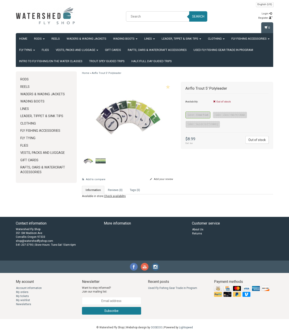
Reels (55, 38)
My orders (22, 292)
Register (263, 17)
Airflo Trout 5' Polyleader (106, 73)
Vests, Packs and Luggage (76, 50)
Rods (38, 38)
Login (265, 13)
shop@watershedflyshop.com (34, 241)
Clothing (215, 38)
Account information (29, 288)
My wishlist (23, 300)
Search (198, 16)
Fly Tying (26, 50)
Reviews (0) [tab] (115, 190)
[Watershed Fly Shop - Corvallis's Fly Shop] (45, 16)
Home (23, 38)
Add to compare (95, 179)
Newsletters (23, 304)
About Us (197, 229)
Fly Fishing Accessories (249, 38)
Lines (148, 38)
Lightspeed (186, 327)
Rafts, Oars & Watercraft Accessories (157, 50)
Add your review (163, 179)
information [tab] (93, 190)
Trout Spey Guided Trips (107, 61)
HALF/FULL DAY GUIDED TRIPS (151, 61)
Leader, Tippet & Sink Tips (180, 38)
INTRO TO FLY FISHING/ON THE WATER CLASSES (50, 61)
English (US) (264, 4)
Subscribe (111, 311)
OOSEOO (156, 327)
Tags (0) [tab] (135, 190)
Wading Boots (124, 38)
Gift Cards (113, 50)
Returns (197, 233)
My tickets (22, 296)
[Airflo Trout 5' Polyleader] (128, 117)
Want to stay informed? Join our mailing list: (96, 289)
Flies (45, 50)
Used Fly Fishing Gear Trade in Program (223, 50)
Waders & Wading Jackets (86, 38)
